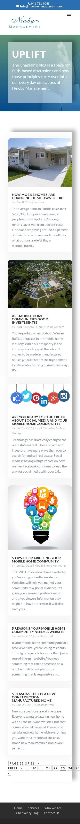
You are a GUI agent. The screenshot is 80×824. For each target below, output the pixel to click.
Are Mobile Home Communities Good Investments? (30, 319)
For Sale (39, 202)
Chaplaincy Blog (27, 813)
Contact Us (51, 813)
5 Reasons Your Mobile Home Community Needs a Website (38, 630)
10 (34, 768)
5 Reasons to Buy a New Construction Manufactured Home (33, 697)
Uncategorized (43, 636)
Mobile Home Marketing (50, 565)
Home (18, 808)
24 (70, 768)
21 (48, 768)
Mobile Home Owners (50, 326)
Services (33, 808)
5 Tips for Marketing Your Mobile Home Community (36, 559)
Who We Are (53, 808)
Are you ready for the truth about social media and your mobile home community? (39, 420)
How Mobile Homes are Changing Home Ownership (37, 196)
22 (56, 768)
